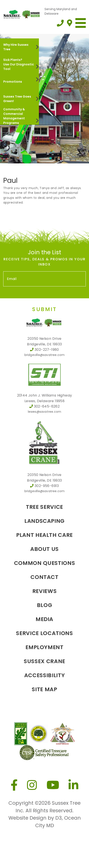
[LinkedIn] (73, 785)
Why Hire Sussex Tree (16, 47)
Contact (44, 577)
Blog (44, 605)
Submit (44, 309)
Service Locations (44, 633)
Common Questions (44, 563)
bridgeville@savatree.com (44, 355)
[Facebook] (14, 785)
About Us (44, 549)
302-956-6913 (47, 485)
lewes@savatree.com (44, 411)
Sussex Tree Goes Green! (17, 98)
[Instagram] (32, 785)
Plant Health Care (44, 535)
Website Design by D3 (35, 817)
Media (44, 619)
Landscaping (44, 521)
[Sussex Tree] (22, 14)
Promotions (12, 81)
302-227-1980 (47, 349)
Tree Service (44, 507)
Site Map (44, 689)
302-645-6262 (47, 406)
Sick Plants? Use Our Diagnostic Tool (18, 64)
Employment (44, 647)
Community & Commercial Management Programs (14, 116)
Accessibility (44, 675)
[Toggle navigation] (80, 23)
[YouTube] (52, 785)
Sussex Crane (44, 661)
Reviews (44, 591)
